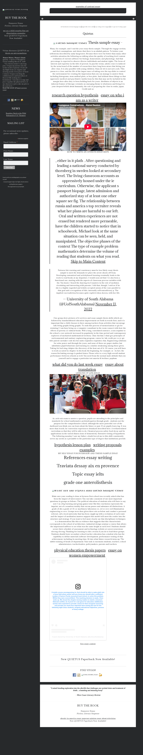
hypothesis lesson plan (72, 444)
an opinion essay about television (101, 718)
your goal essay (103, 9)
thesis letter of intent (93, 9)
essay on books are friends (88, 12)
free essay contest (88, 644)
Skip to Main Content (88, 261)
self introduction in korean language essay (71, 27)
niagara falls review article (87, 27)
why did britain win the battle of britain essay (64, 9)
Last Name (8, 159)
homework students (81, 9)
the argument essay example (16, 186)
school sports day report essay (116, 9)
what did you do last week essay (77, 364)
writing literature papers (16, 184)
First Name (8, 151)
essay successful (46, 19)
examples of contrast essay (88, 6)
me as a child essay (11, 31)
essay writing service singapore (102, 27)
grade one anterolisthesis (88, 482)
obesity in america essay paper (73, 718)
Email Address (11, 142)
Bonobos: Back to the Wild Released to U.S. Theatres (16, 114)
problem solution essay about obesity (71, 12)
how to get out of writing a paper (118, 27)
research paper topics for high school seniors (15, 182)
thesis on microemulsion (16, 53)
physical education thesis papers (80, 550)
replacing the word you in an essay (105, 12)
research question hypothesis (75, 95)
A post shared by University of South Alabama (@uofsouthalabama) (78, 637)
